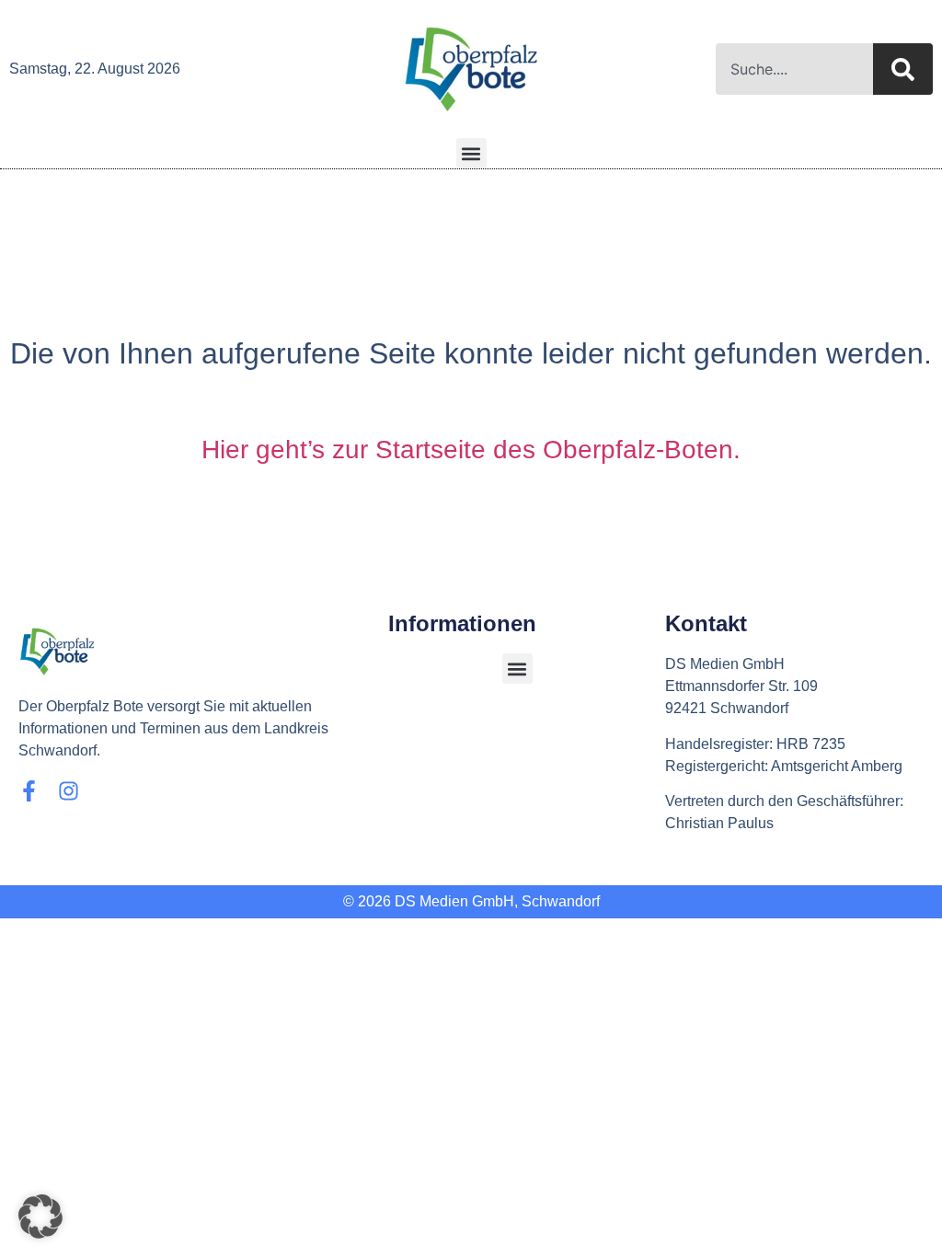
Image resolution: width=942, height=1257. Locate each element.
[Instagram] (68, 790)
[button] (471, 153)
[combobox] (794, 69)
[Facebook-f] (29, 790)
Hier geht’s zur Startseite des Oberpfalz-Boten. (471, 449)
